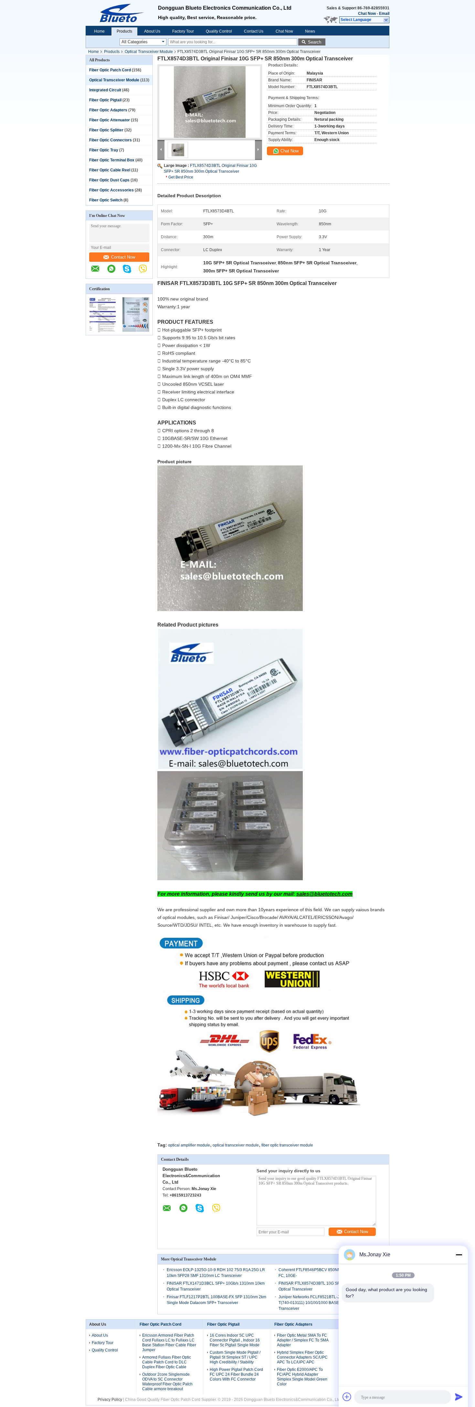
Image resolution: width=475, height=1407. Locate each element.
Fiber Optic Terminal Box (111, 160)
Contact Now (123, 257)
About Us (152, 31)
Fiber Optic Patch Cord (110, 70)
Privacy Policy (110, 1399)
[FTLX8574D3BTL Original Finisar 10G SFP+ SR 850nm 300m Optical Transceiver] (209, 102)
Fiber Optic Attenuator (109, 120)
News (310, 31)
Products (124, 31)
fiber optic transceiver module (287, 1145)
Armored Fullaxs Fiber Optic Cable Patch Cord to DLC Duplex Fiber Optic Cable (166, 1362)
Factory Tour (183, 31)
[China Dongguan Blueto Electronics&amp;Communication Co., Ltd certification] (102, 331)
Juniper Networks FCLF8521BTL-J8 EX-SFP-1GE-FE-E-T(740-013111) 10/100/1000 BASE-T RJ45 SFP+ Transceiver (328, 1303)
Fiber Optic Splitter (106, 130)
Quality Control (219, 31)
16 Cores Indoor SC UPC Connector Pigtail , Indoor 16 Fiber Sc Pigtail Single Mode (235, 1340)
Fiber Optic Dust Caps (109, 180)
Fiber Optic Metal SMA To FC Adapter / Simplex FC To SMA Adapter (302, 1340)
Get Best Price (180, 177)
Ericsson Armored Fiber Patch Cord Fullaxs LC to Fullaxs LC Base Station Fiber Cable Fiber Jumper (169, 1342)
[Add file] (347, 1397)
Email (384, 13)
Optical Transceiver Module (149, 51)
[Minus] (459, 1255)
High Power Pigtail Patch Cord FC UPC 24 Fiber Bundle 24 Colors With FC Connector (236, 1374)
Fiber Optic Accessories (111, 190)
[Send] (459, 1397)
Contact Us (253, 31)
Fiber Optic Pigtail (105, 100)
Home (99, 31)
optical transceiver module (236, 1145)
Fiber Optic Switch (105, 200)
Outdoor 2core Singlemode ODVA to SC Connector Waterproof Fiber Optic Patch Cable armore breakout (167, 1381)
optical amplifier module (189, 1145)
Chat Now (367, 13)
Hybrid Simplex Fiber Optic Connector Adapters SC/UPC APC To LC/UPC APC (302, 1357)
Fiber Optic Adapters (108, 110)
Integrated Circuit (105, 90)
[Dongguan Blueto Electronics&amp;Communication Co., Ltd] (122, 13)
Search (314, 42)
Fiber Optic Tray (103, 150)
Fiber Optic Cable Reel (109, 170)
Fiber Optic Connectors (110, 140)
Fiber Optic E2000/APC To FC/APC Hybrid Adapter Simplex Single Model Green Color (302, 1376)
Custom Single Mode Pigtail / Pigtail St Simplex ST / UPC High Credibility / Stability (235, 1357)
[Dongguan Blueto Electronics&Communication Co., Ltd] (98, 272)
